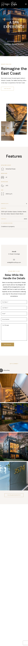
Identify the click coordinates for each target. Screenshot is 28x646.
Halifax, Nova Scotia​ (14, 44)
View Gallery (7, 88)
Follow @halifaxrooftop (14, 495)
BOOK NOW (14, 32)
